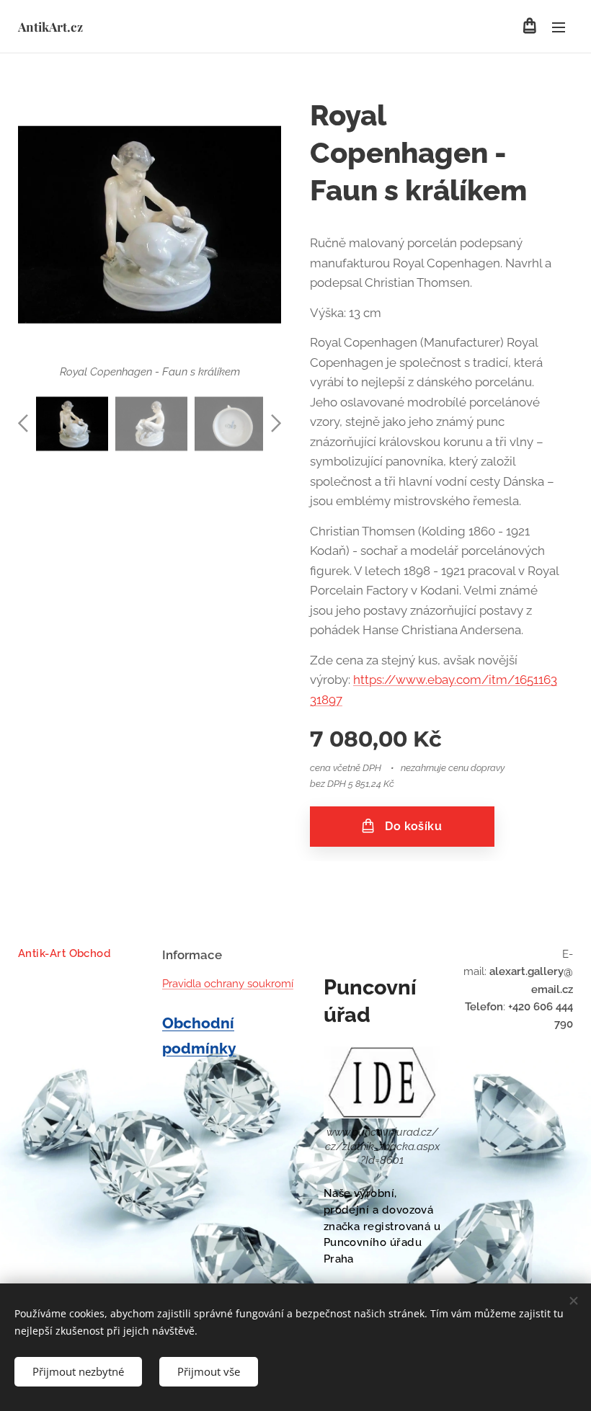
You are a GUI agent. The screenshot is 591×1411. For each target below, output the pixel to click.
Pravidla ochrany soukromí (227, 983)
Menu (558, 26)
